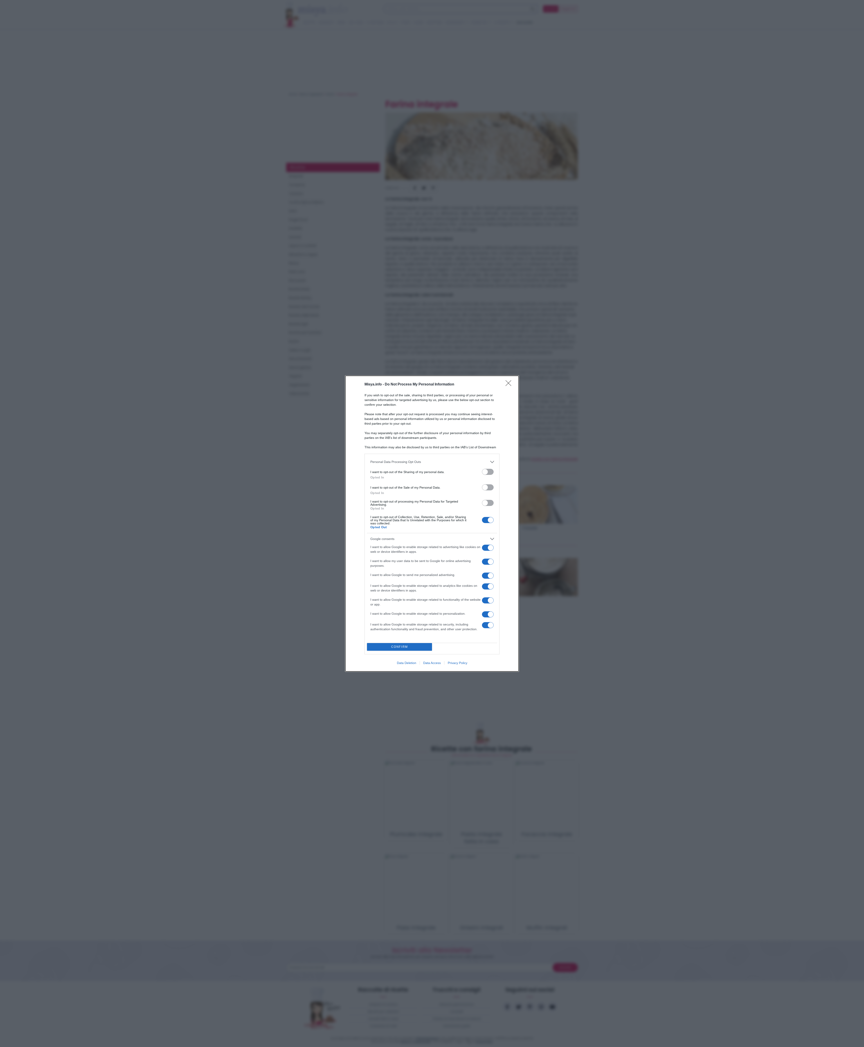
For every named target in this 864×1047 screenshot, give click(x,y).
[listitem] (432, 462)
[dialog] (432, 523)
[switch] (488, 472)
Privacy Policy (457, 663)
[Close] (510, 384)
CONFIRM (399, 646)
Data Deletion (406, 663)
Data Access (432, 663)
